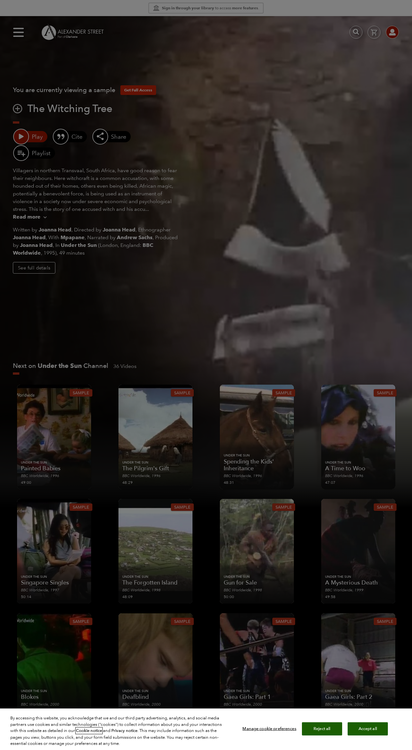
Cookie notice (89, 731)
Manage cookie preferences (269, 728)
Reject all (322, 728)
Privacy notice (124, 731)
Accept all (368, 728)
